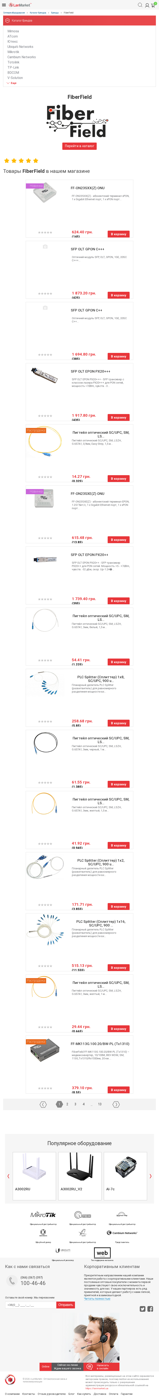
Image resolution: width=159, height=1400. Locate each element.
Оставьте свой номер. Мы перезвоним (29, 1297)
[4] (28, 160)
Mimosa (13, 31)
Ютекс (12, 42)
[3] (21, 160)
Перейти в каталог (79, 146)
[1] (6, 160)
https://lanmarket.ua (97, 1388)
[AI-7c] (125, 1166)
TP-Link (13, 67)
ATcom (12, 36)
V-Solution (15, 78)
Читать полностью (97, 1298)
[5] (35, 160)
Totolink (13, 62)
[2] (14, 160)
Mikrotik (13, 52)
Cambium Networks (21, 57)
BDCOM (13, 73)
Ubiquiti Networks (20, 47)
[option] (34, 1176)
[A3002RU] (34, 1166)
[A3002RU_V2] (80, 1166)
